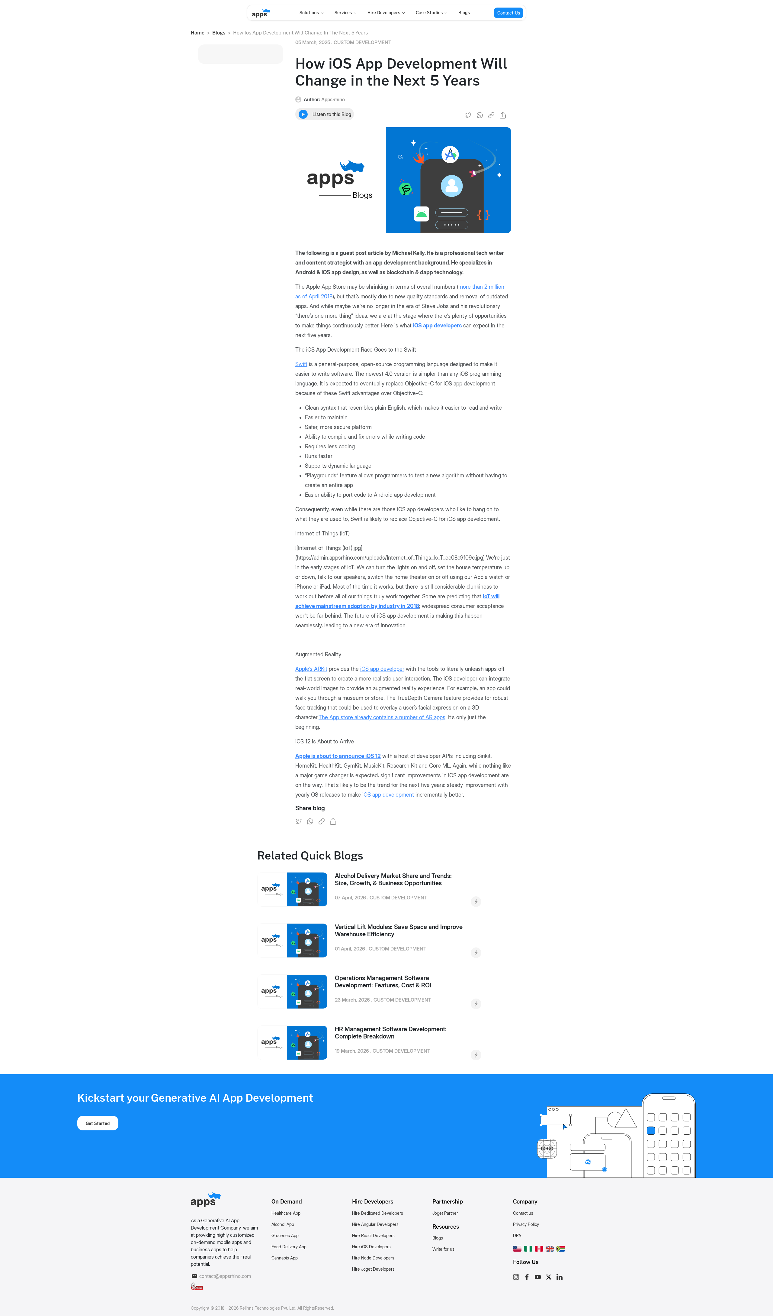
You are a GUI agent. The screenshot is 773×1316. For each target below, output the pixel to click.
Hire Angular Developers (375, 1224)
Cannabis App (284, 1257)
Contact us (523, 1213)
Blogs (464, 12)
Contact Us (508, 13)
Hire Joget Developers (373, 1269)
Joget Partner (445, 1213)
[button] (517, 1247)
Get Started (98, 1123)
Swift (301, 364)
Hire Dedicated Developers (377, 1213)
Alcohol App (282, 1224)
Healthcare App (285, 1213)
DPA (517, 1235)
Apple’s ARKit (311, 669)
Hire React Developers (373, 1235)
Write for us (443, 1249)
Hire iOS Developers (371, 1246)
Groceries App (285, 1235)
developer (382, 669)
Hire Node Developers (373, 1257)
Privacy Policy (526, 1224)
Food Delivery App (288, 1246)
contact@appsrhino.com (225, 1276)
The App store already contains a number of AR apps (382, 717)
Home (197, 32)
